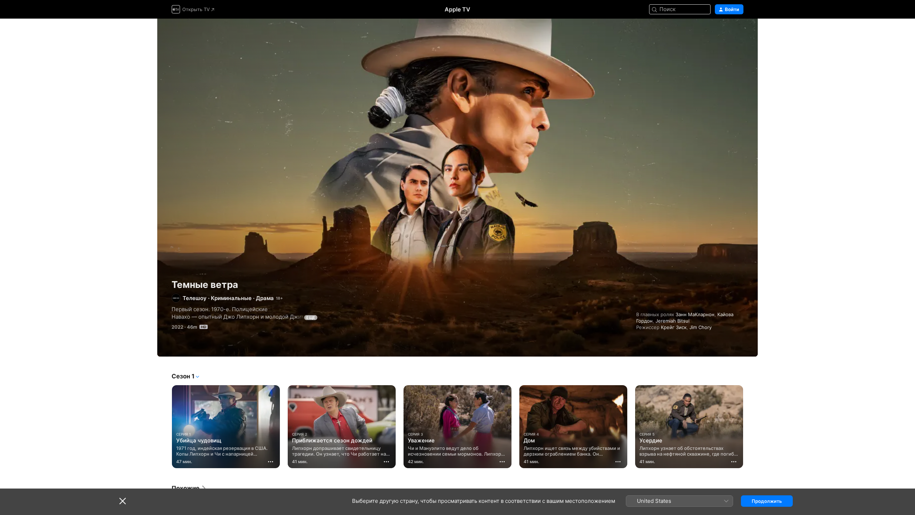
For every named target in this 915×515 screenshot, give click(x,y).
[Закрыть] (122, 501)
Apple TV (457, 9)
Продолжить (767, 501)
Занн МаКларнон (695, 314)
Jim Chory (700, 327)
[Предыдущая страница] (164, 426)
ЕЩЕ (310, 317)
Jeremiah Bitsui (672, 321)
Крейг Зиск (674, 327)
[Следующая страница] (751, 426)
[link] (189, 488)
